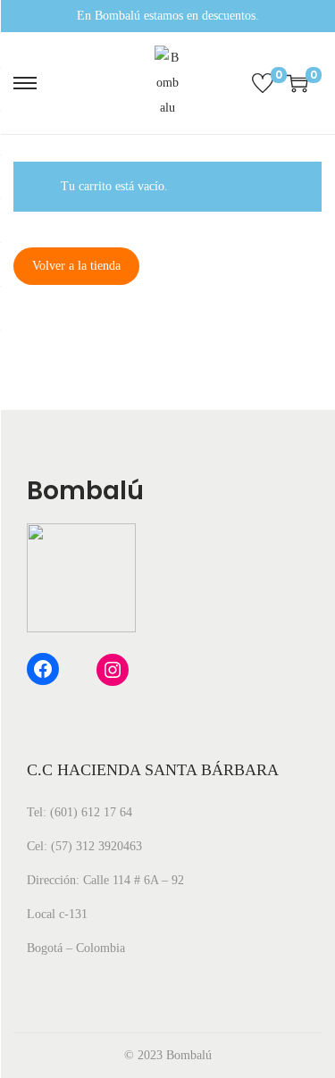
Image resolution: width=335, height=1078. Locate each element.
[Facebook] (43, 669)
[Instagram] (112, 670)
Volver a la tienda (76, 265)
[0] (262, 83)
